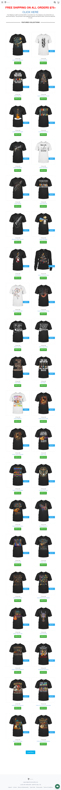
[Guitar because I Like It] (17, 510)
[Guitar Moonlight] (43, 223)
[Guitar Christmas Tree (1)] (43, 80)
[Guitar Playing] (17, 188)
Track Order (32, 787)
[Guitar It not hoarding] (17, 474)
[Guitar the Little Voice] (43, 654)
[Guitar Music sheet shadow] (43, 582)
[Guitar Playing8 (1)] (17, 152)
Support (10, 787)
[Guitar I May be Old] (17, 618)
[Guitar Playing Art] (43, 510)
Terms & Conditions (48, 787)
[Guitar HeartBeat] (43, 152)
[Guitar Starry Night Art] (17, 44)
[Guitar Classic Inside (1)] (17, 439)
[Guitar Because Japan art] (17, 689)
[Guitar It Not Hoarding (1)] (17, 654)
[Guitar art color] (17, 546)
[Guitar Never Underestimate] (43, 725)
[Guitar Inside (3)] (43, 44)
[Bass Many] (43, 367)
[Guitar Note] (17, 259)
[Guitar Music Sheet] (17, 582)
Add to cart (17, 62)
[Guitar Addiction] (17, 403)
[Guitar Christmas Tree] (43, 259)
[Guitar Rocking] (43, 618)
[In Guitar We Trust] (43, 474)
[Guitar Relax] (17, 367)
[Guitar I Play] (43, 546)
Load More (30, 752)
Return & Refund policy (23, 787)
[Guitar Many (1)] (17, 80)
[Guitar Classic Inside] (43, 403)
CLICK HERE (30, 12)
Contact (15, 787)
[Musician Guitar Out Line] (17, 223)
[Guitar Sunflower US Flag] (43, 295)
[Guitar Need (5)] (43, 188)
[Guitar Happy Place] (43, 331)
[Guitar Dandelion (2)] (17, 295)
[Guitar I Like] (43, 439)
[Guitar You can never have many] (43, 689)
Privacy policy (39, 787)
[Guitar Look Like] (17, 331)
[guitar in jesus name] (17, 725)
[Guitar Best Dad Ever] (43, 116)
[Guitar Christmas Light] (17, 116)
